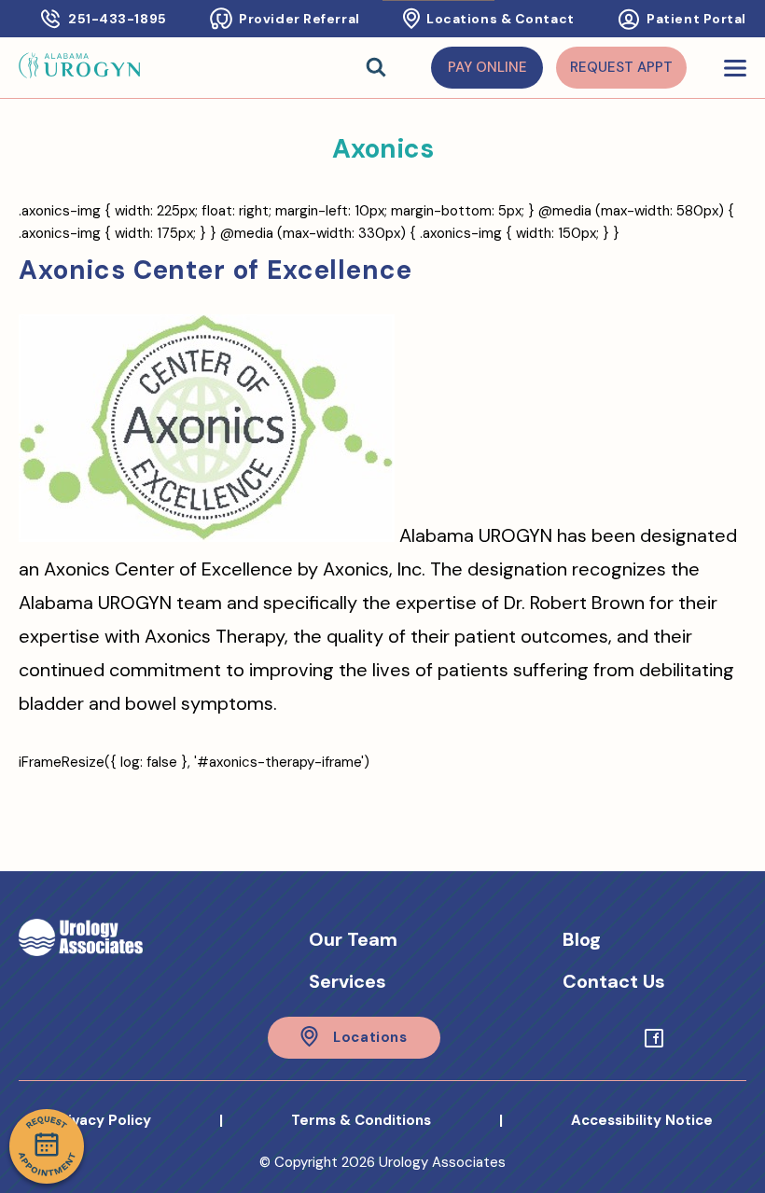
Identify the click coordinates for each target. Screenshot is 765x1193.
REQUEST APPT (621, 67)
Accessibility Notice (642, 1120)
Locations (370, 1037)
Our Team (353, 939)
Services (347, 981)
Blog (582, 939)
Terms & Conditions (361, 1120)
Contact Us (614, 981)
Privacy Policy (101, 1120)
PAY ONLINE (487, 67)
